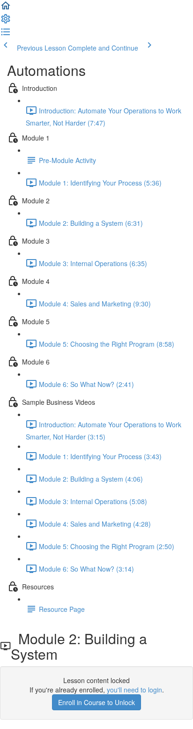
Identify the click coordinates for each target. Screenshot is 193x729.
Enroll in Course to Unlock (96, 702)
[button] (5, 8)
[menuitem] (5, 21)
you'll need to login (134, 689)
